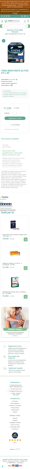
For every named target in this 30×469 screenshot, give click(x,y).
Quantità (7, 113)
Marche (15, 418)
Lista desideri (16, 125)
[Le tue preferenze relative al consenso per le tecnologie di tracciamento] (2, 466)
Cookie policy (15, 410)
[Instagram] (9, 16)
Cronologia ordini (15, 427)
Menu (2, 21)
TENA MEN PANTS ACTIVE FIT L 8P (17, 34)
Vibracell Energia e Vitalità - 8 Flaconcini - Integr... (12, 264)
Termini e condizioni (15, 405)
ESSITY (10, 81)
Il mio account (15, 424)
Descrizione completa (10, 139)
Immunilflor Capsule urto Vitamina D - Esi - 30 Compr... (14, 292)
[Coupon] (25, 16)
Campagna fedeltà (15, 422)
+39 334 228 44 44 (16, 389)
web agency (20, 462)
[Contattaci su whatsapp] (4, 16)
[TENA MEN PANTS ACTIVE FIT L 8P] (15, 52)
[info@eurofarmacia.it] (2, 16)
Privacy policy (15, 407)
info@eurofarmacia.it (16, 391)
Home (6, 34)
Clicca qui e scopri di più (9, 5)
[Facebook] (7, 16)
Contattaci (15, 429)
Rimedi (15, 412)
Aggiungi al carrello (15, 118)
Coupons (15, 420)
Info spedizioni (15, 403)
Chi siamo (15, 401)
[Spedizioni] (22, 16)
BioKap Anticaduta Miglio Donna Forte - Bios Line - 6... (14, 235)
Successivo (12, 210)
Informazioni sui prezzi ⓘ (11, 129)
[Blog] (28, 16)
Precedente (4, 210)
